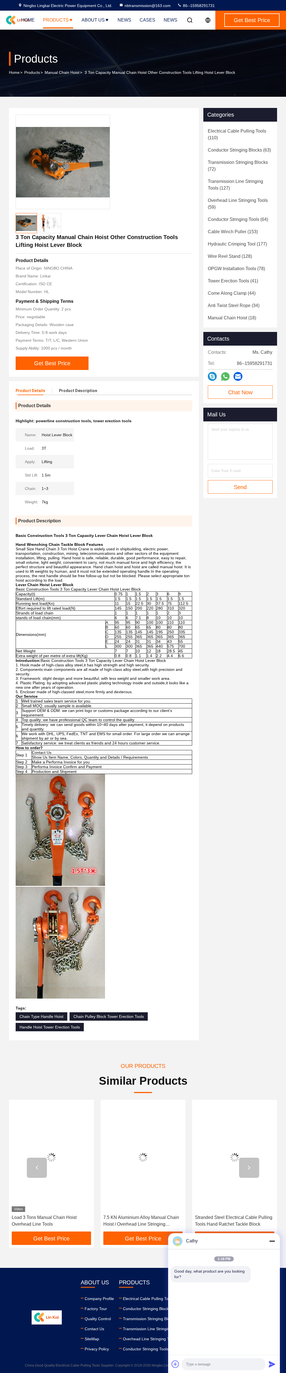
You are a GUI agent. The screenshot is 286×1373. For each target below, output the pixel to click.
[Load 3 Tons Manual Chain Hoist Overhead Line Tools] (51, 1157)
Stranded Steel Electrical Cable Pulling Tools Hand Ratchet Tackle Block (233, 1220)
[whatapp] (225, 376)
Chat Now (240, 392)
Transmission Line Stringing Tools (152, 1329)
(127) (235, 184)
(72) (238, 165)
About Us (93, 20)
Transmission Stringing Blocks (149, 1319)
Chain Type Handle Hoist (41, 1016)
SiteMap (92, 1339)
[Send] (272, 1364)
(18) (232, 317)
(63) (239, 150)
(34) (233, 305)
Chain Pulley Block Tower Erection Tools (108, 1016)
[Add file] (175, 1364)
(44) (232, 293)
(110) (237, 134)
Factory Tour (96, 1308)
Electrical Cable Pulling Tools (148, 1298)
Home (28, 20)
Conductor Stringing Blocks (147, 1308)
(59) (238, 203)
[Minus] (272, 1241)
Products (56, 20)
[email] (238, 376)
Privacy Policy (97, 1349)
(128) (230, 256)
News (124, 20)
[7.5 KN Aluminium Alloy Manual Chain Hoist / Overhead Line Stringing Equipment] (143, 1157)
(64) (238, 219)
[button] (37, 1168)
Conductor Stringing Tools (145, 1349)
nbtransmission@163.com (148, 5)
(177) (237, 244)
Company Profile (99, 1298)
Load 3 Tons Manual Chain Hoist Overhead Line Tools (44, 1220)
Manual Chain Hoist (62, 72)
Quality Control (98, 1319)
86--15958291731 (198, 5)
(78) (236, 268)
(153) (233, 231)
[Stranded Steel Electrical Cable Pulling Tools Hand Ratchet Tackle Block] (234, 1157)
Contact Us (94, 1329)
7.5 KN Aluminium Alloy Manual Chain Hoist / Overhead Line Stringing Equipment (141, 1221)
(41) (233, 281)
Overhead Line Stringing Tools (149, 1339)
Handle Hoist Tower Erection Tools (50, 1027)
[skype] (212, 376)
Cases (147, 20)
